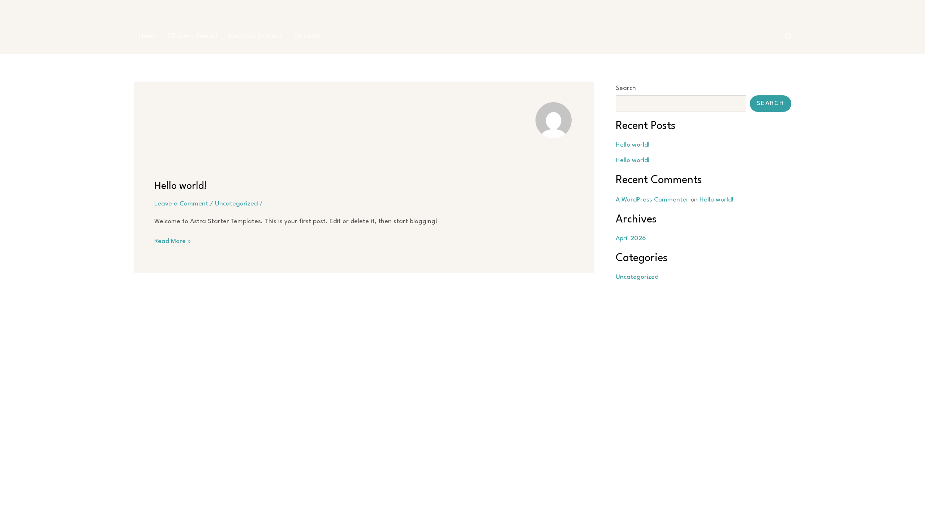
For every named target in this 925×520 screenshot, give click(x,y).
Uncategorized (236, 204)
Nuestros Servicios (256, 36)
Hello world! (180, 186)
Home (147, 36)
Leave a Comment (181, 204)
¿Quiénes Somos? (192, 36)
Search (626, 88)
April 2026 (631, 238)
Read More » (172, 242)
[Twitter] (788, 36)
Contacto (306, 36)
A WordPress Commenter (652, 200)
